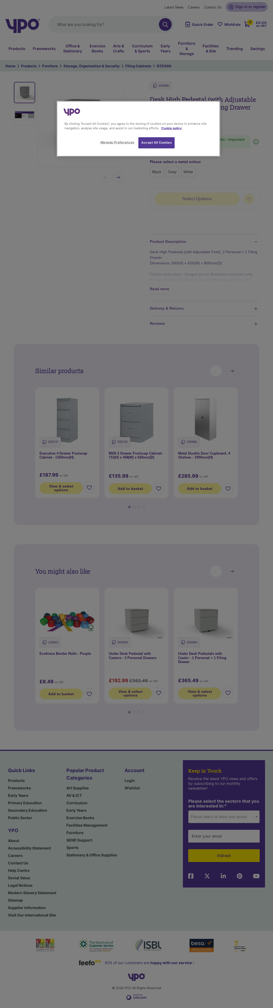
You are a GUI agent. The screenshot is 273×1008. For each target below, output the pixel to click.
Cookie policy (171, 128)
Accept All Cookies (156, 142)
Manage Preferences (117, 142)
